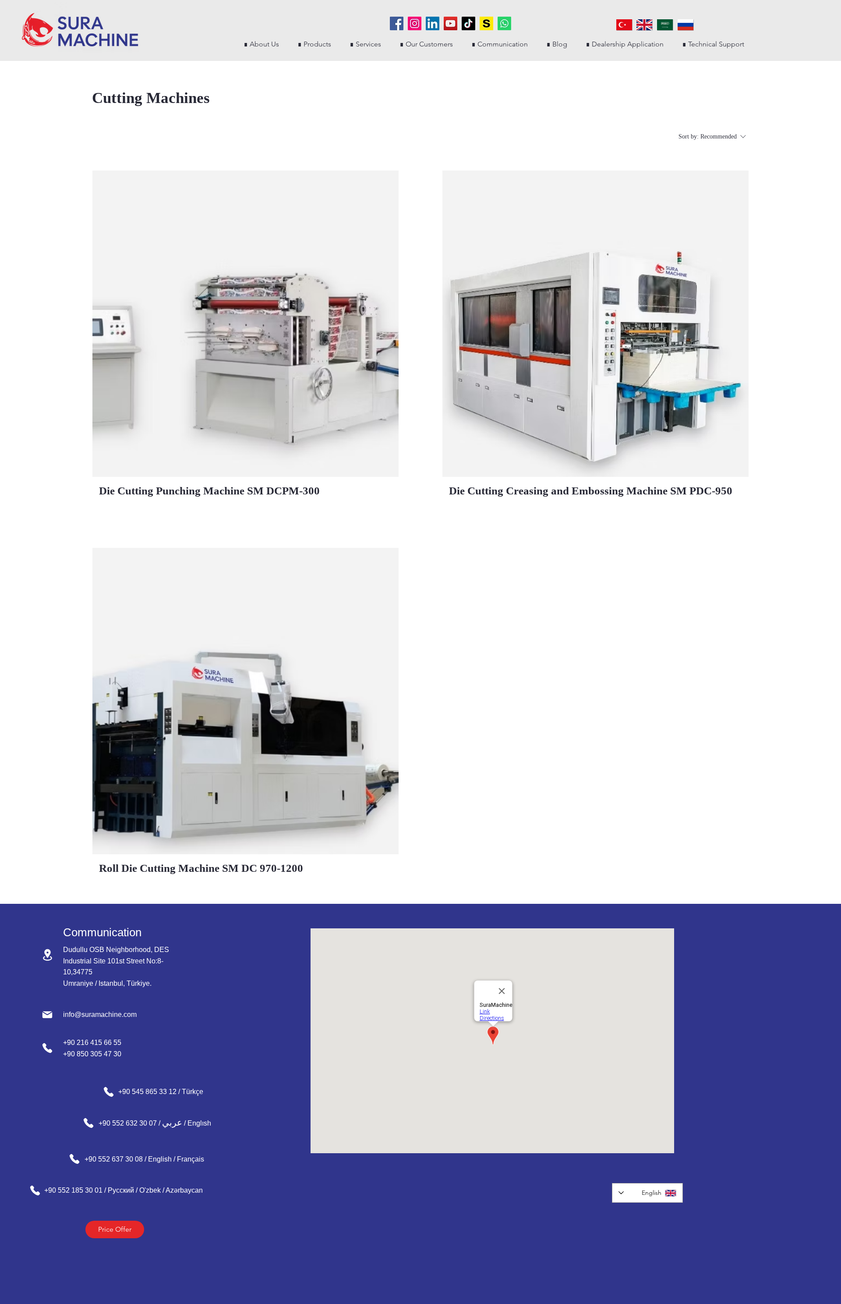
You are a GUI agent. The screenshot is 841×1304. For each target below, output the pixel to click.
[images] (486, 23)
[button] (314, 44)
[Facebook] (396, 23)
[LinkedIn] (432, 23)
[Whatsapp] (504, 23)
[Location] (47, 955)
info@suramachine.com (100, 1014)
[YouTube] (450, 23)
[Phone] (47, 1048)
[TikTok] (468, 23)
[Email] (47, 1014)
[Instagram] (414, 23)
